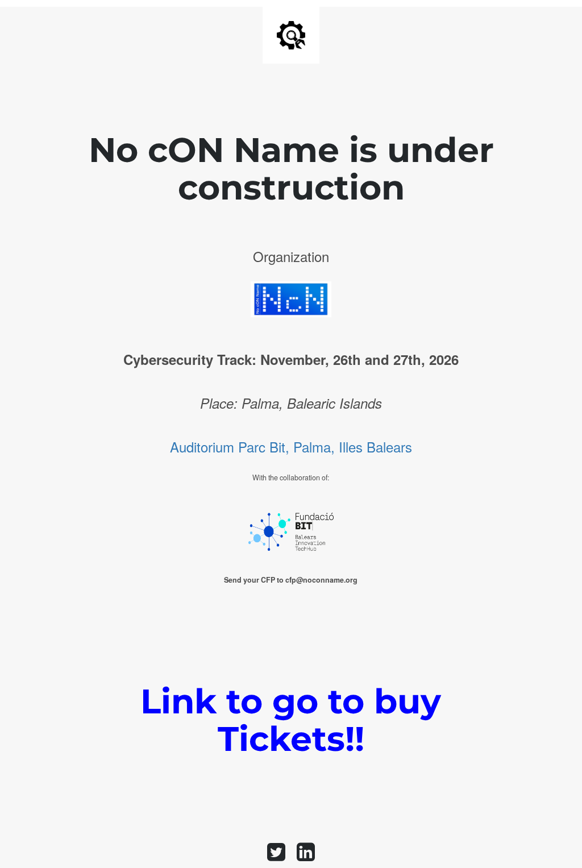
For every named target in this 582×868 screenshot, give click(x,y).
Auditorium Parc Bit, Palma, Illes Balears (291, 446)
